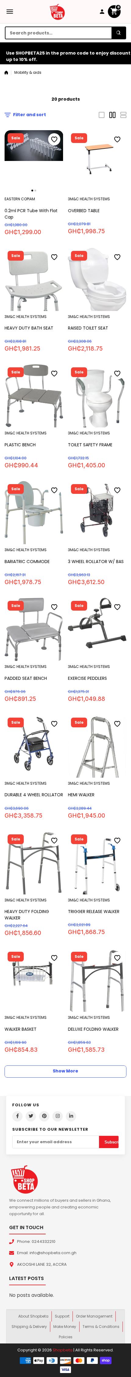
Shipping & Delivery (29, 1326)
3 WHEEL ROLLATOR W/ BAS (96, 561)
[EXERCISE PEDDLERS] (97, 629)
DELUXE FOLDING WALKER (93, 1029)
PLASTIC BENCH (20, 445)
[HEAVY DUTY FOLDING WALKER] (34, 862)
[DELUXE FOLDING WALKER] (97, 980)
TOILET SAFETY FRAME (90, 445)
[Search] (119, 33)
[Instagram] (57, 1116)
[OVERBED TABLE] (97, 161)
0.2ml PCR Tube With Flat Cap (31, 214)
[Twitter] (31, 1116)
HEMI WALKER (81, 795)
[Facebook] (17, 1116)
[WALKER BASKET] (34, 980)
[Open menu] (9, 11)
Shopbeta (63, 1350)
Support (62, 1316)
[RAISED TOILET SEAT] (97, 279)
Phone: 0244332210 (36, 1241)
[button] (32, 190)
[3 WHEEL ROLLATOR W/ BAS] (97, 512)
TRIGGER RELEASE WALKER (93, 911)
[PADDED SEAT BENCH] (34, 629)
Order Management (94, 1316)
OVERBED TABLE (84, 211)
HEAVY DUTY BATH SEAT (29, 328)
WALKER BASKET (21, 1029)
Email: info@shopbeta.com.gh (46, 1253)
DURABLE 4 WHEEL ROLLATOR (34, 795)
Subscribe (114, 1142)
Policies (66, 1337)
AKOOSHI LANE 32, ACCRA (42, 1264)
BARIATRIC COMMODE (27, 561)
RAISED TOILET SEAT (88, 328)
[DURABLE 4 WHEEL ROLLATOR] (34, 746)
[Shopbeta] (57, 11)
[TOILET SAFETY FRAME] (97, 395)
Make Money (64, 1326)
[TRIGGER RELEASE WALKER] (97, 862)
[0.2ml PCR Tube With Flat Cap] (34, 161)
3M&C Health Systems (89, 199)
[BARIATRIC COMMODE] (34, 512)
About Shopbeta (33, 1316)
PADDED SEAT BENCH (26, 678)
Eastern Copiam (20, 199)
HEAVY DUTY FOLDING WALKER (27, 914)
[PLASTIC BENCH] (34, 395)
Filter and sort (29, 115)
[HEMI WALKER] (97, 746)
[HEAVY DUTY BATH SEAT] (34, 279)
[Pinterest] (44, 1116)
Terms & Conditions (101, 1326)
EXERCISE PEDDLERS (87, 678)
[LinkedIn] (71, 1116)
